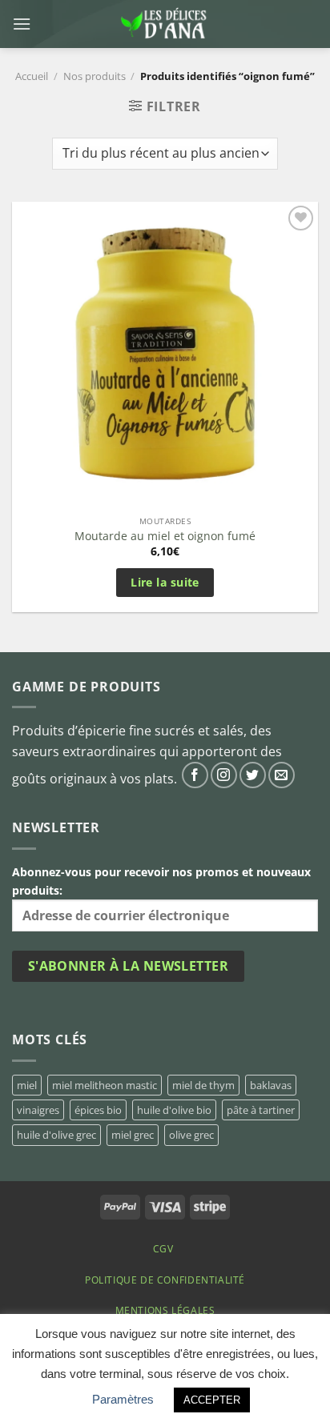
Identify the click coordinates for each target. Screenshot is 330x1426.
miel (27, 1085)
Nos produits (94, 76)
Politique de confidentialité (165, 1280)
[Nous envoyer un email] (281, 775)
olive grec (191, 1135)
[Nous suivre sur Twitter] (252, 775)
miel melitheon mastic (104, 1085)
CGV (163, 1249)
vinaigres (38, 1110)
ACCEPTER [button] (211, 1400)
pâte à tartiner (261, 1110)
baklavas (271, 1085)
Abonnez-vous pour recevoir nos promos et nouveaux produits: (161, 881)
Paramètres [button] (123, 1399)
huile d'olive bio (174, 1110)
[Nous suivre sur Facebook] (195, 775)
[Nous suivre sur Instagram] (224, 775)
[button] (21, 23)
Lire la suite (165, 582)
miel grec (132, 1135)
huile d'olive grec (56, 1135)
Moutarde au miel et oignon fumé (165, 536)
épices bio (98, 1110)
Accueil (31, 76)
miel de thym (203, 1085)
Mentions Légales (165, 1310)
